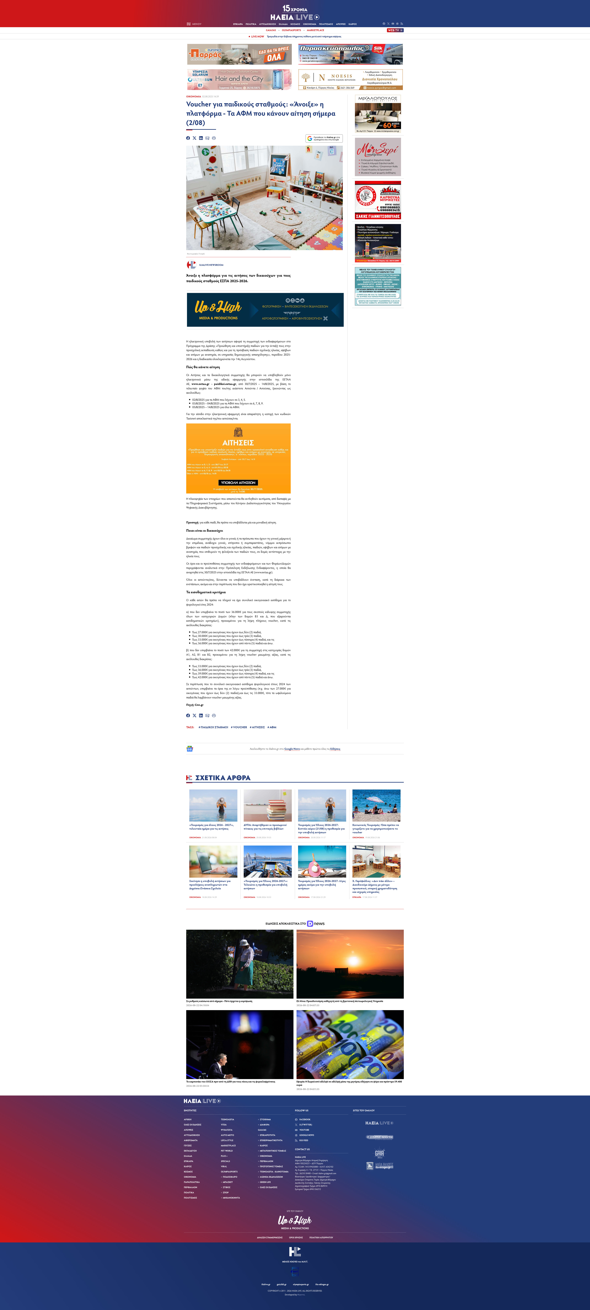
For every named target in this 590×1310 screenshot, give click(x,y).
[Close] (344, 606)
